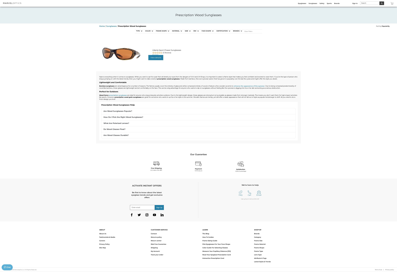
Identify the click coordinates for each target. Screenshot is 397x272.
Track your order (157, 255)
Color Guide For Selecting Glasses (215, 248)
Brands (236, 31)
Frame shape (161, 31)
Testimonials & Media (107, 237)
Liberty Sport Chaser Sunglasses (166, 50)
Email (258, 195)
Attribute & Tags (260, 258)
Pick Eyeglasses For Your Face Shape (216, 244)
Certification (222, 31)
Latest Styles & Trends (262, 262)
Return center (156, 241)
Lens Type (258, 255)
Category (257, 237)
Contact (154, 234)
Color (148, 31)
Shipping (154, 248)
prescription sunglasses (118, 95)
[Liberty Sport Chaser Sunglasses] (121, 47)
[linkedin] (162, 215)
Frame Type (258, 251)
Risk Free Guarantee (158, 244)
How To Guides (208, 237)
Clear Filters (248, 31)
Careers (102, 241)
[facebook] (132, 215)
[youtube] (154, 215)
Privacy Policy (104, 244)
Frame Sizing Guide (209, 241)
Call (249, 195)
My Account (155, 251)
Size (186, 31)
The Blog (205, 234)
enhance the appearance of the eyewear (249, 86)
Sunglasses (111, 26)
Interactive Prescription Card (213, 258)
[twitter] (139, 215)
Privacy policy (389, 269)
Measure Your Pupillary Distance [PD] (216, 251)
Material (175, 31)
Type (138, 31)
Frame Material (260, 244)
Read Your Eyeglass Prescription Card (216, 255)
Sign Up (159, 207)
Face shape (206, 31)
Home (102, 26)
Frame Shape (259, 248)
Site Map (102, 248)
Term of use (378, 269)
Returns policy (156, 237)
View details (155, 58)
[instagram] (147, 215)
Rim (194, 31)
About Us (102, 234)
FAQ (240, 195)
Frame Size (258, 241)
